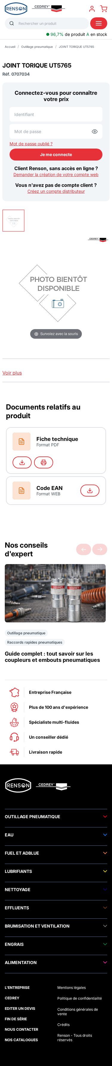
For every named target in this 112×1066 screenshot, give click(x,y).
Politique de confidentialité (79, 998)
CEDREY (12, 998)
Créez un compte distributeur (56, 191)
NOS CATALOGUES (21, 1040)
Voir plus (12, 373)
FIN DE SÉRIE (16, 1019)
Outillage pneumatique (37, 46)
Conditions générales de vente (77, 1011)
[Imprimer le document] (43, 462)
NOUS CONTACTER (21, 1029)
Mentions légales (71, 987)
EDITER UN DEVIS (20, 1008)
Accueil (10, 46)
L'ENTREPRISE (17, 987)
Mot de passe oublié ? (31, 143)
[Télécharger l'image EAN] (89, 491)
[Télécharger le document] (22, 462)
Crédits (63, 1024)
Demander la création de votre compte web (56, 174)
